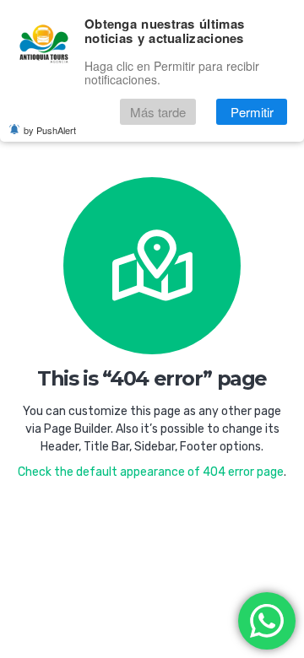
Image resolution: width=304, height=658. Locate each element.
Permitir (252, 112)
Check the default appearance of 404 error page (151, 472)
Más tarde (158, 112)
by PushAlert (50, 130)
